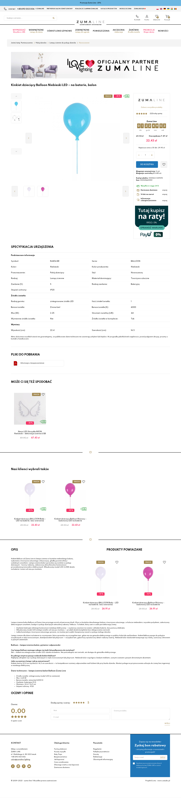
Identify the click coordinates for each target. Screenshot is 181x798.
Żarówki (134, 31)
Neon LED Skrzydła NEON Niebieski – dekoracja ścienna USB (30, 432)
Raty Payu (58, 754)
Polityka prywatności (101, 752)
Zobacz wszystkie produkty (151, 107)
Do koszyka (147, 164)
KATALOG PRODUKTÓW (109, 8)
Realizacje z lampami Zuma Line (86, 8)
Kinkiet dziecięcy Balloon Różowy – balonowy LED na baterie (70, 520)
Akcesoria (119, 31)
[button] (16, 96)
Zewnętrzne (82, 31)
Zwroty (96, 754)
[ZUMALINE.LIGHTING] (90, 23)
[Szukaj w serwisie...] (53, 18)
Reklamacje (97, 757)
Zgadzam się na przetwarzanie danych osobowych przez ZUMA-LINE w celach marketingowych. (149, 765)
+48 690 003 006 (25, 9)
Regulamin (97, 749)
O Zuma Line (40, 8)
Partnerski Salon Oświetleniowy (60, 8)
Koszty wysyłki (60, 752)
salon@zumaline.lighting (20, 759)
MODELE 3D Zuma (125, 8)
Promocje (149, 31)
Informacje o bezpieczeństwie (32, 363)
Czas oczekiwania (61, 762)
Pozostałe (97, 743)
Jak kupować (59, 759)
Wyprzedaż (19, 31)
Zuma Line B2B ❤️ (140, 8)
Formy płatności (60, 749)
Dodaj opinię (157, 113)
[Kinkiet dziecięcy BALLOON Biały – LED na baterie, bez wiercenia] (29, 191)
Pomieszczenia (101, 31)
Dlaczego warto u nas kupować (66, 765)
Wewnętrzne (36, 31)
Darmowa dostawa (62, 767)
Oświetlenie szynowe (59, 31)
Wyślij (167, 723)
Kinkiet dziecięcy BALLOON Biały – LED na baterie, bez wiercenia (30, 520)
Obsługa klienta (61, 743)
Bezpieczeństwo (60, 757)
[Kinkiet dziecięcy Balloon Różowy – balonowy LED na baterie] (42, 191)
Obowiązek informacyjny (103, 759)
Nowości (163, 31)
